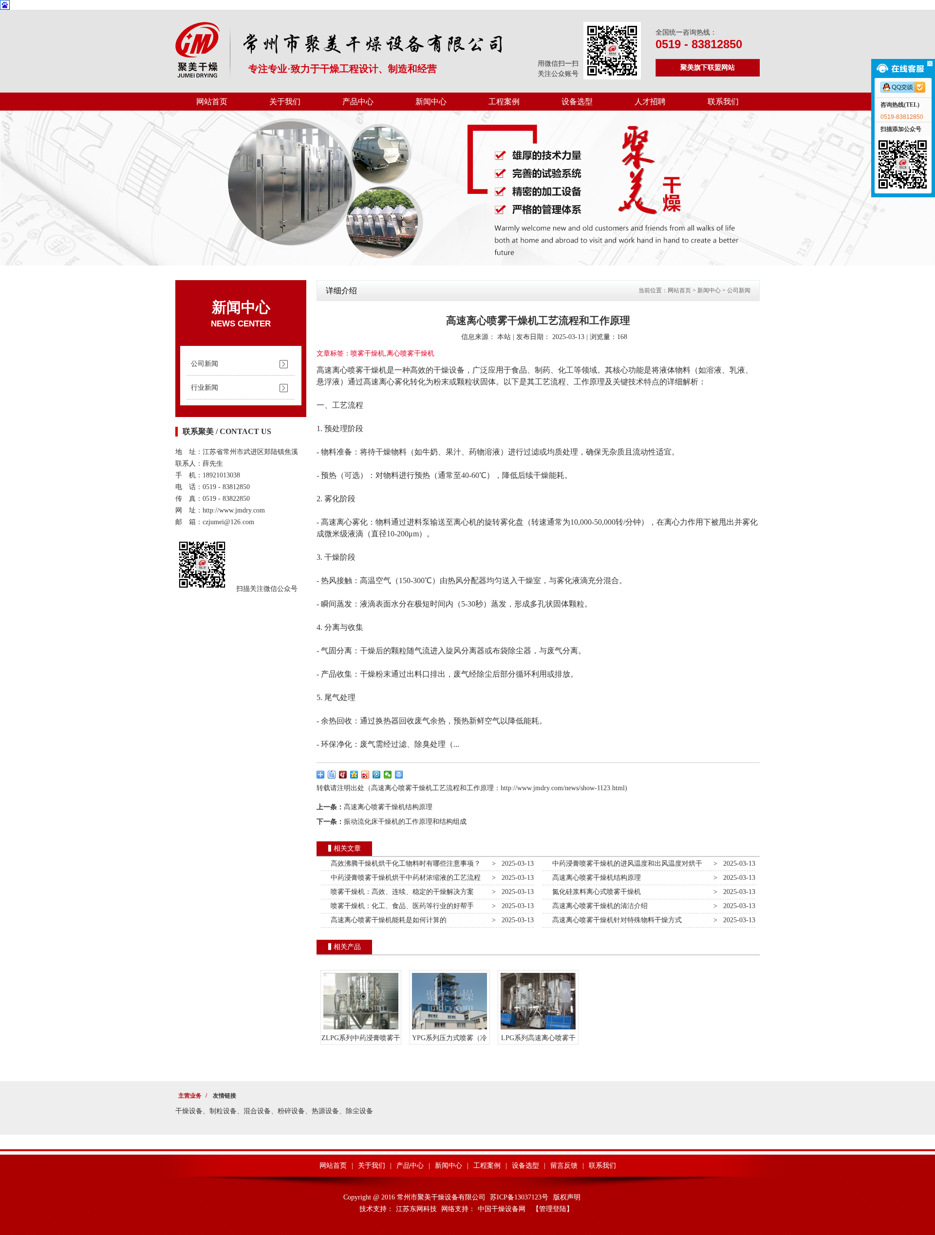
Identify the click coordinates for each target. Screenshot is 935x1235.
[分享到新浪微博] (365, 775)
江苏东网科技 (416, 1209)
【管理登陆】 (552, 1209)
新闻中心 (431, 101)
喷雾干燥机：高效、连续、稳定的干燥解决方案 (400, 891)
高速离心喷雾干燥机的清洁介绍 (598, 906)
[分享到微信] (388, 775)
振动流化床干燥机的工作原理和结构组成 (405, 821)
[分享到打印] (399, 775)
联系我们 (723, 101)
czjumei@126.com (228, 522)
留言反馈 (564, 1165)
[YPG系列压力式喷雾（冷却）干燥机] (449, 1029)
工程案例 (504, 101)
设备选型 (577, 101)
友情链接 (224, 1095)
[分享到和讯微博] (343, 775)
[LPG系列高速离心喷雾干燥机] (538, 1029)
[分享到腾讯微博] (377, 775)
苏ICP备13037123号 (519, 1197)
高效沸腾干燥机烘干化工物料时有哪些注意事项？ (404, 863)
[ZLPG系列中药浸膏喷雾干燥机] (361, 1029)
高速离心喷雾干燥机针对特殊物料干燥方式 (615, 920)
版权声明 (566, 1197)
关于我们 (284, 101)
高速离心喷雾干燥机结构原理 (388, 807)
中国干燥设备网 (501, 1209)
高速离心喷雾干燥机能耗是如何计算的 (387, 920)
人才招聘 (650, 101)
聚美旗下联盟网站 (707, 67)
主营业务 (190, 1095)
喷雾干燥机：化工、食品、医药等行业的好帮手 (400, 906)
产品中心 (358, 101)
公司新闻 (204, 363)
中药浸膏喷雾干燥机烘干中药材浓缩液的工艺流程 (404, 877)
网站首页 (211, 101)
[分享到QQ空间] (354, 775)
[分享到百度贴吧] (332, 775)
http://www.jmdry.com (234, 510)
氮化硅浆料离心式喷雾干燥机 (594, 891)
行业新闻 (204, 387)
